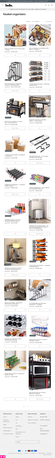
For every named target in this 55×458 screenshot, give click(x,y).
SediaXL (13, 453)
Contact (5, 417)
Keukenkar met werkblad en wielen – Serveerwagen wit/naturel (13, 339)
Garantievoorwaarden (8, 433)
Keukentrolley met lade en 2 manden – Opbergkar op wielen (38, 340)
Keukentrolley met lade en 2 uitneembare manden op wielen (14, 374)
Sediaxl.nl (30, 417)
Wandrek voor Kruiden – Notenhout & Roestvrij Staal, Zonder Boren (13, 303)
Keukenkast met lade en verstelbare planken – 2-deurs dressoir (37, 120)
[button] (2, 5)
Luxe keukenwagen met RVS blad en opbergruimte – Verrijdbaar (37, 304)
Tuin (16, 423)
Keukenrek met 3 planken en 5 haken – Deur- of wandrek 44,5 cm (14, 122)
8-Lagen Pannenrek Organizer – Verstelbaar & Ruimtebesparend (39, 266)
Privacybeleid (26, 453)
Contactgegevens (33, 453)
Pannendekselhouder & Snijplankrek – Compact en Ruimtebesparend (14, 84)
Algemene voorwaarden (33, 420)
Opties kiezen (15, 90)
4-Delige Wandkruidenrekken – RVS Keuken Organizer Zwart (39, 85)
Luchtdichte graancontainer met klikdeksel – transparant (15, 155)
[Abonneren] (38, 442)
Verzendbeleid (49, 453)
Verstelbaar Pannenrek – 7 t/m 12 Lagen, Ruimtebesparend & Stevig (38, 157)
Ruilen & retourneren (7, 427)
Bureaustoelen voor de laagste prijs (20, 432)
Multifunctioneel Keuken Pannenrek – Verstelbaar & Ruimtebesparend (13, 269)
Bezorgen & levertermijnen (6, 420)
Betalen (4, 424)
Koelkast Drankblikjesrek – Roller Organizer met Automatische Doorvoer (39, 188)
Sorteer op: (28, 21)
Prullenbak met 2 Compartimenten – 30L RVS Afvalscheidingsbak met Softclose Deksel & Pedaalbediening (39, 227)
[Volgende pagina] (31, 406)
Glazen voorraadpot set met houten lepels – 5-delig (15, 49)
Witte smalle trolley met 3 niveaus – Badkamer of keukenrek (37, 393)
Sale (16, 429)
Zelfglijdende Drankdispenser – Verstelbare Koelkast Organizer (15, 185)
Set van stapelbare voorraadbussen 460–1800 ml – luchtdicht (39, 49)
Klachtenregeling (7, 430)
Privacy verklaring (32, 423)
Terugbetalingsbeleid (41, 453)
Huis (17, 420)
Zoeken (17, 417)
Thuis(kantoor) (19, 426)
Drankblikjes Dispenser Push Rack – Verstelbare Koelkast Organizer (13, 220)
